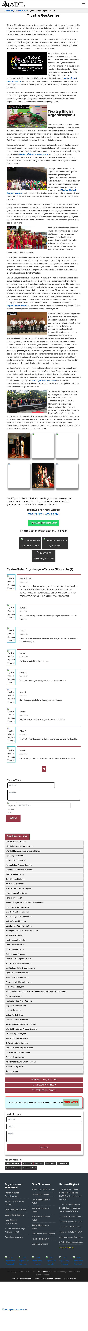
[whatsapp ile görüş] (5, 1325)
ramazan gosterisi (29, 1195)
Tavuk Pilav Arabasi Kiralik (17, 1065)
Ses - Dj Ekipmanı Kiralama (17, 1004)
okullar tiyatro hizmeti (13, 1195)
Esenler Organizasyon (15, 1084)
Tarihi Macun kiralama (15, 906)
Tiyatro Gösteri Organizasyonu (19, 990)
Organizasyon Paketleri (16, 1033)
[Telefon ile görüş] (83, 1319)
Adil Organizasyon (45, 1298)
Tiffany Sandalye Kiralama (17, 1070)
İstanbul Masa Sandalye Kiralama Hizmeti (23, 878)
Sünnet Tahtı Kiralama (15, 887)
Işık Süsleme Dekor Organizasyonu (20, 995)
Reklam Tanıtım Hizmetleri (17, 1047)
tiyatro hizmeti (28, 1190)
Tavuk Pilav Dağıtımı (41, 1266)
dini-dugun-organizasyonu (17, 934)
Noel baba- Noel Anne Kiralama (19, 1028)
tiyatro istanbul (63, 1190)
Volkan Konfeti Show (15, 1042)
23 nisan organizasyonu (16, 1061)
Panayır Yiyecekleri (14, 925)
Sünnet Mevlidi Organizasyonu (19, 1009)
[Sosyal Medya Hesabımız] (10, 1288)
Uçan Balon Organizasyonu (17, 1000)
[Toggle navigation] (83, 4)
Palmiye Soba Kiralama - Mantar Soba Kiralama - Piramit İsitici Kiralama (36, 1018)
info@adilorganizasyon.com (71, 1269)
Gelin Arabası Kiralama (15, 981)
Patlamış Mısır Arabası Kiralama (19, 897)
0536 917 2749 (52, 541)
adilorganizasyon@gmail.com (72, 1264)
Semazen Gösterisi (14, 1023)
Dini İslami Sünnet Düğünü (17, 939)
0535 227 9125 (35, 541)
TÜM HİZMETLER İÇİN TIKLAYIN (44, 1107)
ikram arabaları (12, 1098)
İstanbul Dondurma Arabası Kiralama (21, 1056)
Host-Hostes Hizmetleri (16, 967)
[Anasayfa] (13, 4)
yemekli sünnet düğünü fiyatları (19, 1075)
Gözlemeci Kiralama (40, 1222)
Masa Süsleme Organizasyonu (19, 915)
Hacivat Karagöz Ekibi (15, 1093)
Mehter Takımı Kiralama (16, 948)
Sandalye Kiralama (40, 1271)
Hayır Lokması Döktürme (16, 920)
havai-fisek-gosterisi (15, 911)
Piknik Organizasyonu (15, 1014)
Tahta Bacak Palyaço (15, 962)
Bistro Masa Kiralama (15, 976)
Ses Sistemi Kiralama (15, 901)
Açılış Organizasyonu (15, 883)
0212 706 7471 (76, 1259)
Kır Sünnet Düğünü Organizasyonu (21, 1089)
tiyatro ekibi (39, 1190)
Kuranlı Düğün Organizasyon (18, 1079)
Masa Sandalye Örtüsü (15, 972)
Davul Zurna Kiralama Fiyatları (19, 953)
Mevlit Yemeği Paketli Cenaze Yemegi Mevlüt (25, 930)
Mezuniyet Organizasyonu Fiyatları (21, 1051)
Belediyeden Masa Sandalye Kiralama (22, 958)
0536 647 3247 (76, 1254)
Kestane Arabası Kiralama (43, 1217)
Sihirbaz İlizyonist (13, 1037)
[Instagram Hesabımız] (4, 1317)
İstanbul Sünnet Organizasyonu (19, 873)
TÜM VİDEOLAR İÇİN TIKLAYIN (44, 1112)
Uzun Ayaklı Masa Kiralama (43, 1261)
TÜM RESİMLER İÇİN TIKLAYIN (44, 1117)
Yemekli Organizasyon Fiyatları (19, 943)
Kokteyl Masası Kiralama (16, 869)
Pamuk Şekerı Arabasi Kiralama (19, 892)
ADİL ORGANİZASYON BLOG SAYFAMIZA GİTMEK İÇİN (43, 1130)
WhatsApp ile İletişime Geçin (43, 550)
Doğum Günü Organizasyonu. (18, 986)
